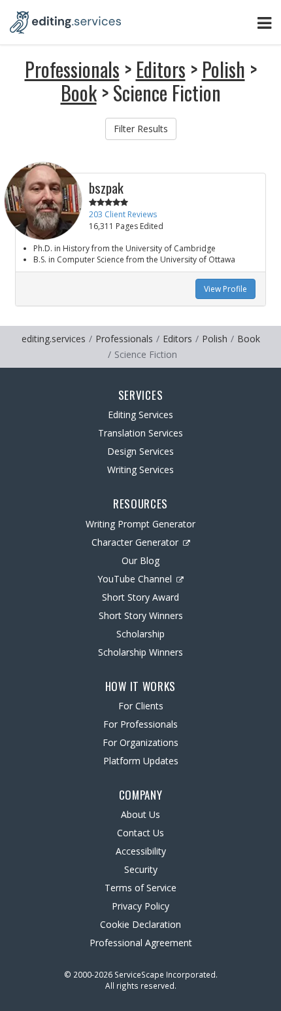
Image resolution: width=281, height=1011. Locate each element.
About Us (140, 814)
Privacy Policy (140, 906)
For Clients (140, 706)
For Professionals (140, 724)
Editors (161, 69)
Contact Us (140, 832)
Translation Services (140, 433)
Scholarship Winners (140, 652)
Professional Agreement (141, 942)
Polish (223, 69)
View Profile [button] (225, 288)
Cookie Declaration (140, 924)
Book (79, 92)
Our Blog (140, 560)
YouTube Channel (134, 579)
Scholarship (140, 634)
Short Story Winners (141, 615)
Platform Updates (140, 760)
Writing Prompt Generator (140, 524)
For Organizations (140, 742)
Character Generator (134, 542)
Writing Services (140, 469)
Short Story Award (140, 597)
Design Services (140, 451)
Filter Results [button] (141, 128)
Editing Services (140, 414)
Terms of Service (140, 887)
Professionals (72, 69)
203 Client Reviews (123, 214)
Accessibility (141, 851)
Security (140, 869)
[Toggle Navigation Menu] (264, 22)
